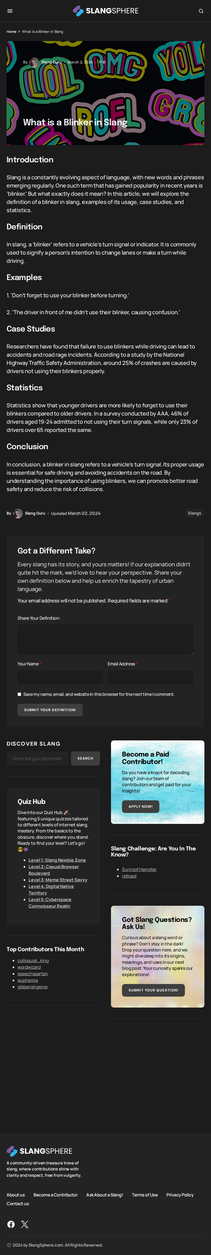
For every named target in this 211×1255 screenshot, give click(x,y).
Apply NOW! (141, 806)
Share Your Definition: (39, 618)
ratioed (129, 876)
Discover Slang (33, 743)
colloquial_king (33, 960)
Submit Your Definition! (50, 710)
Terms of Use (145, 1195)
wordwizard (29, 967)
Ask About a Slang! (104, 1195)
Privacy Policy (179, 1195)
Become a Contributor (55, 1195)
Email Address (122, 664)
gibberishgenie (33, 987)
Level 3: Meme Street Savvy (58, 880)
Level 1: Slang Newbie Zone (57, 860)
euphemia (28, 980)
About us (16, 1195)
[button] (10, 11)
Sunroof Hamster (139, 869)
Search (85, 758)
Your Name (29, 664)
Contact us (18, 1204)
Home (11, 31)
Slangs (194, 513)
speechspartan (33, 974)
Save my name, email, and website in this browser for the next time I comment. (98, 694)
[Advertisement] (157, 1068)
